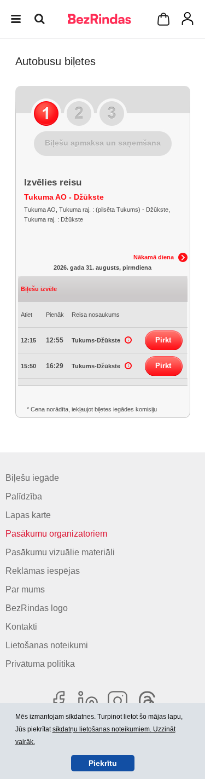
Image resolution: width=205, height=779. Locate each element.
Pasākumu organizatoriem (56, 533)
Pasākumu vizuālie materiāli (60, 552)
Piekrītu (103, 763)
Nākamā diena (153, 257)
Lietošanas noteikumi (46, 645)
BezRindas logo (36, 608)
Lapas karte (28, 515)
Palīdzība (23, 496)
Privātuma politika (40, 663)
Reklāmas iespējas (42, 570)
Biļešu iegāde (32, 477)
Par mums (25, 589)
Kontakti (21, 626)
